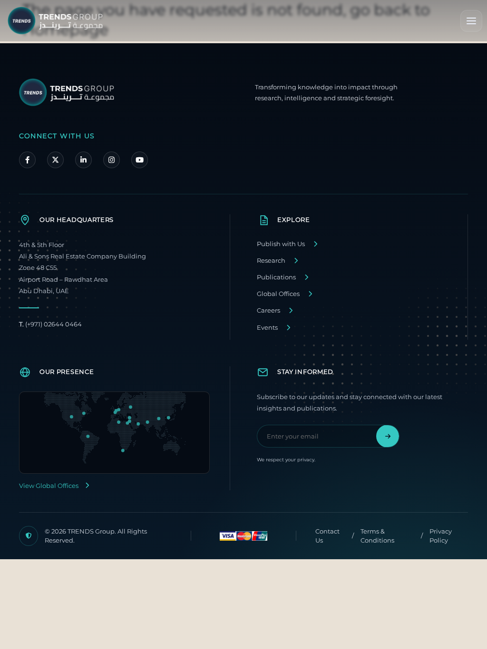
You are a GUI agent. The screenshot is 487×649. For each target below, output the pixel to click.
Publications (276, 277)
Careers (268, 310)
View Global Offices (48, 485)
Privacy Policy (440, 536)
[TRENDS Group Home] (55, 21)
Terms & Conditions (377, 536)
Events (267, 327)
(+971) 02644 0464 (50, 324)
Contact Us (327, 536)
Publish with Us (281, 244)
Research (271, 260)
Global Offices (278, 293)
